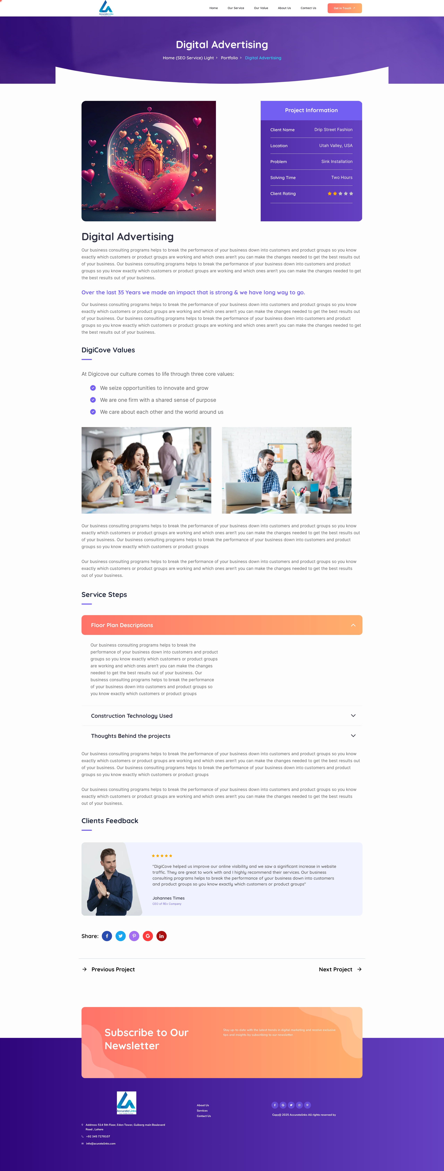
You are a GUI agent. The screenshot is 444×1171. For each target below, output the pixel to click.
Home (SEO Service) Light (188, 57)
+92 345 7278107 (98, 1136)
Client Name (282, 129)
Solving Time (283, 177)
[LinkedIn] (161, 936)
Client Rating (283, 193)
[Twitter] (121, 936)
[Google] (148, 936)
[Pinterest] (134, 936)
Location (279, 145)
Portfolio (229, 57)
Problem (278, 161)
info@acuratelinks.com (101, 1144)
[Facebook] (107, 936)
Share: (90, 936)
